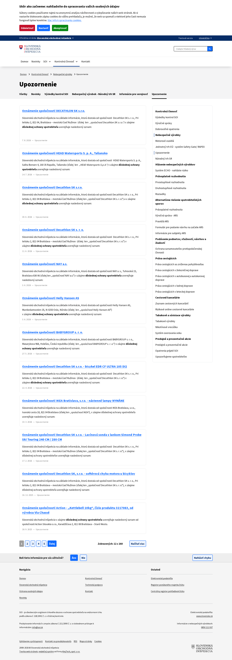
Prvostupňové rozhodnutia (169, 182)
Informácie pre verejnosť (133, 94)
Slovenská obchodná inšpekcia (33, 584)
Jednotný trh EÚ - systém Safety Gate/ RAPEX (180, 146)
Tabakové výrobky (165, 321)
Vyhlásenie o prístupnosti (31, 641)
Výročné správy (163, 123)
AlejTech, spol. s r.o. (71, 651)
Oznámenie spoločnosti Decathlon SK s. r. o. (53, 230)
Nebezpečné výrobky (62, 74)
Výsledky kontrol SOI (56, 94)
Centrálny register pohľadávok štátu (167, 591)
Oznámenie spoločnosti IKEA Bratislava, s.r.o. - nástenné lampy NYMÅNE (73, 401)
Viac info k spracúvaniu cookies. (64, 20)
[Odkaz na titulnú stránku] (30, 49)
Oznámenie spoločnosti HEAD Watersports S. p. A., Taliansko (65, 153)
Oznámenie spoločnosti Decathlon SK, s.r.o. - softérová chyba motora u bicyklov (78, 474)
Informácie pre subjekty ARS (170, 233)
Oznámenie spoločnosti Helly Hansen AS (50, 298)
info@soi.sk (37, 627)
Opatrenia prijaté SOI (166, 350)
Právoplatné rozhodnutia (170, 176)
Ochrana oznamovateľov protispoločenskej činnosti (178, 250)
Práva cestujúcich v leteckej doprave (175, 291)
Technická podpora (94, 584)
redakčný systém (46, 651)
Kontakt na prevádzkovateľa (58, 641)
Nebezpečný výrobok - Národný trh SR (93, 94)
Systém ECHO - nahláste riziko (171, 170)
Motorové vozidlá (164, 140)
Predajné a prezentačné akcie (173, 338)
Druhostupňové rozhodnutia (170, 188)
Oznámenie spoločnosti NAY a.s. (44, 264)
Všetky (23, 94)
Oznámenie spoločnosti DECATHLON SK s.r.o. (53, 111)
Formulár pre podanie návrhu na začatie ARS (179, 227)
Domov (24, 61)
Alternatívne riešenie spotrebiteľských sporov (178, 201)
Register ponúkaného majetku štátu (167, 584)
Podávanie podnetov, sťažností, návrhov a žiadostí (180, 240)
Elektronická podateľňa (162, 578)
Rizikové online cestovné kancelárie (174, 309)
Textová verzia (185, 38)
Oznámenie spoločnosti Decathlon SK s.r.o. (52, 187)
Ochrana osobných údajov (31, 591)
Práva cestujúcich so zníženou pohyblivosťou (179, 264)
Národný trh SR (163, 158)
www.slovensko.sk (204, 616)
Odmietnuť (27, 28)
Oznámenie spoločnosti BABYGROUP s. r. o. (52, 332)
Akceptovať (60, 28)
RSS (75, 641)
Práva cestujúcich (165, 258)
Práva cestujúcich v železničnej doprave (176, 270)
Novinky (35, 61)
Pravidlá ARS (162, 221)
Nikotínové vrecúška (166, 327)
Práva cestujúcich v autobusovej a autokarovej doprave (180, 277)
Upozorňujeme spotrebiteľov (171, 356)
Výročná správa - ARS (166, 215)
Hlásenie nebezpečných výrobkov (175, 164)
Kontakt (85, 61)
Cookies (98, 641)
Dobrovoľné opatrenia (167, 129)
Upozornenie (159, 94)
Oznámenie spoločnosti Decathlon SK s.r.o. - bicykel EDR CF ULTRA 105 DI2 (74, 366)
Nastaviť (43, 28)
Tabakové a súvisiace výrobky (173, 315)
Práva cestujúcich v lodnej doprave (174, 285)
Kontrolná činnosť (39, 74)
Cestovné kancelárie (167, 297)
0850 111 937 (207, 627)
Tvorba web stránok (28, 651)
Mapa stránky (86, 641)
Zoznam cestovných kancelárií (171, 303)
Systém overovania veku (168, 333)
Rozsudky (160, 194)
